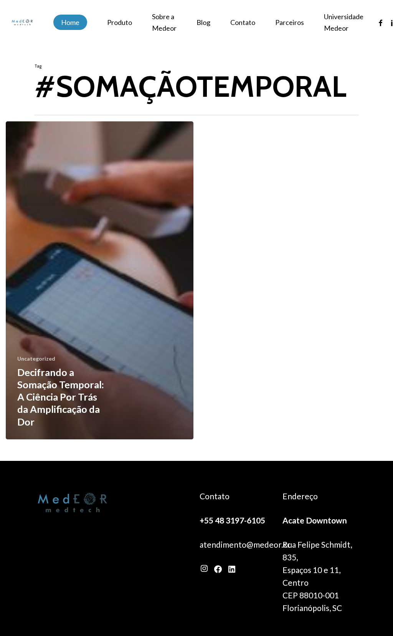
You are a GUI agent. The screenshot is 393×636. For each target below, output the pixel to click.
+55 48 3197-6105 (232, 520)
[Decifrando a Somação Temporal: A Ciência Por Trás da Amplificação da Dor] (99, 280)
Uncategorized (36, 358)
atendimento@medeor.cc (245, 544)
